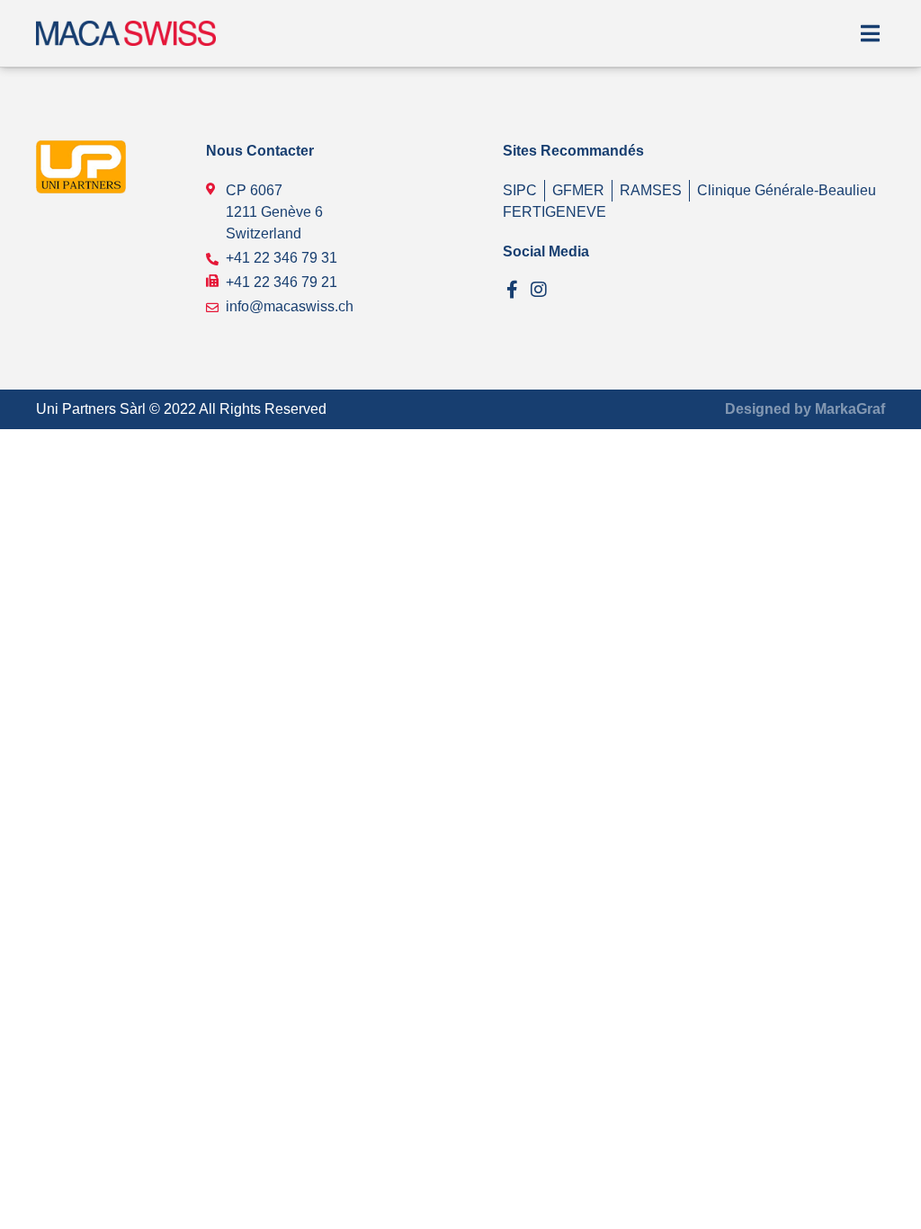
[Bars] (869, 33)
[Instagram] (539, 290)
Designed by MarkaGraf (805, 409)
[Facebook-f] (512, 290)
